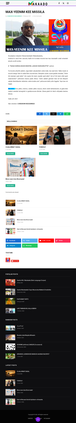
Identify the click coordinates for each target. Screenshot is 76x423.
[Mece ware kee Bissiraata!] (21, 167)
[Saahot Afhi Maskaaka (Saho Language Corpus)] (10, 282)
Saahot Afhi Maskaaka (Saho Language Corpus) (31, 280)
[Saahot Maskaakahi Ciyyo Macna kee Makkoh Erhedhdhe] (10, 292)
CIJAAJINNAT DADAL (13, 147)
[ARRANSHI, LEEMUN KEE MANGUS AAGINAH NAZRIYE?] (10, 356)
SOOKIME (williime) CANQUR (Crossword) (29, 344)
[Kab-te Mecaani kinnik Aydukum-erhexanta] (10, 231)
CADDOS (30, 418)
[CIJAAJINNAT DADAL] (21, 135)
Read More (10, 153)
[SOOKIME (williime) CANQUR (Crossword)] (10, 347)
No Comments (38, 16)
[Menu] (7, 3)
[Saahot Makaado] (37, 3)
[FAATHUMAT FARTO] (10, 301)
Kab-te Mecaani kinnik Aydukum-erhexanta (30, 229)
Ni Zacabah (47, 418)
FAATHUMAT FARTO (22, 299)
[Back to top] (38, 419)
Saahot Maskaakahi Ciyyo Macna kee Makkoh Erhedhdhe (34, 290)
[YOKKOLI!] (54, 135)
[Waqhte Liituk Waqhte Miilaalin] (10, 337)
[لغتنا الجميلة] (10, 328)
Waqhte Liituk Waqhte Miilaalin (26, 335)
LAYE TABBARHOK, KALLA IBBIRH (26, 308)
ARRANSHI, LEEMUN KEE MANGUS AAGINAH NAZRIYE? (33, 354)
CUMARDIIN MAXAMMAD (14, 16)
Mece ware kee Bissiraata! (15, 179)
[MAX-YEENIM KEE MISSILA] (38, 35)
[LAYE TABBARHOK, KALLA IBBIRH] (10, 310)
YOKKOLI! (42, 147)
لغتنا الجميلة (20, 326)
